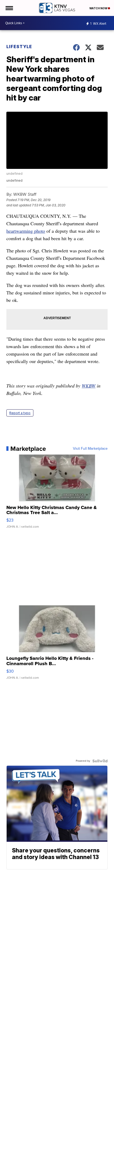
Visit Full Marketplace (90, 449)
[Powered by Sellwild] (100, 761)
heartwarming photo (25, 231)
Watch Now (98, 8)
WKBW (88, 385)
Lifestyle (19, 46)
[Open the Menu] (9, 8)
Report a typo (19, 413)
